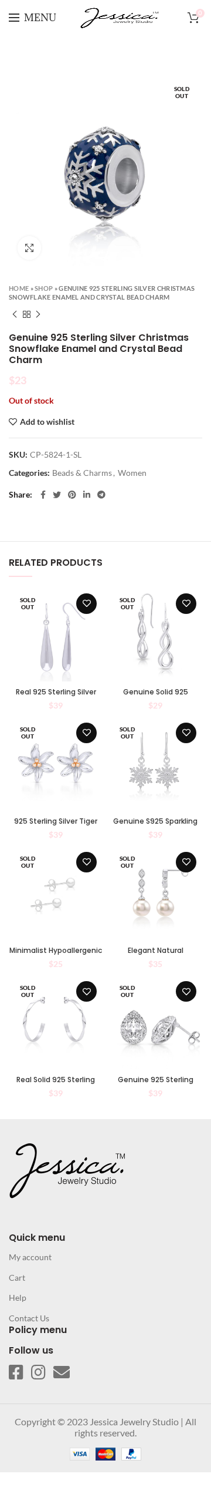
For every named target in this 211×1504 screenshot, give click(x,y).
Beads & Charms (82, 473)
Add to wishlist (47, 422)
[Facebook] (43, 494)
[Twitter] (56, 494)
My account (30, 1257)
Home (19, 288)
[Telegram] (101, 494)
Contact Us (29, 1318)
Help (17, 1297)
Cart (17, 1278)
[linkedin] (87, 494)
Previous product (15, 314)
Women (132, 473)
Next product (38, 314)
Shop (44, 288)
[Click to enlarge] (29, 248)
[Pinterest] (72, 494)
